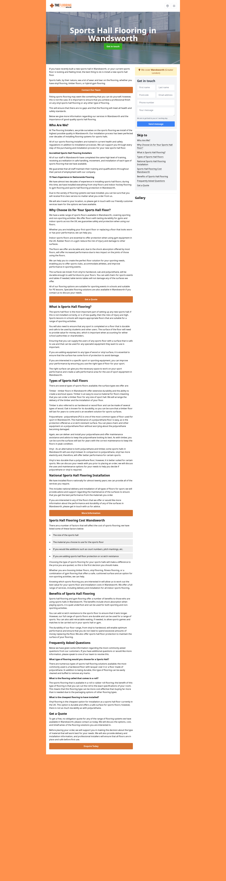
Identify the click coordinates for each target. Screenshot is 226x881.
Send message (156, 124)
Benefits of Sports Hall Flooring (152, 176)
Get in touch (113, 46)
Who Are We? (143, 140)
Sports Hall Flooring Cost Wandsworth (149, 170)
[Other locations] (167, 6)
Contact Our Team (91, 90)
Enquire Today (91, 746)
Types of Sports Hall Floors (150, 156)
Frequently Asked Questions (151, 180)
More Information (91, 513)
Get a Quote (91, 299)
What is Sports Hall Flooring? (151, 152)
